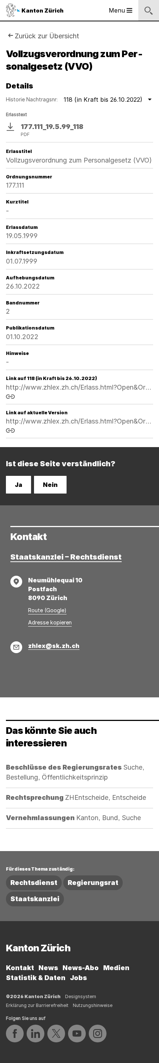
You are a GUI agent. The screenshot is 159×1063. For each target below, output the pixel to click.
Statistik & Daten (35, 978)
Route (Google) (47, 610)
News (48, 968)
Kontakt (20, 968)
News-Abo (80, 968)
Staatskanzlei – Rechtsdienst (66, 557)
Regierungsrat (93, 882)
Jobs (78, 978)
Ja (18, 484)
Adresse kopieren (50, 622)
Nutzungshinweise (92, 1005)
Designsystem (80, 996)
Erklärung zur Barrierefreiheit (37, 1005)
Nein (50, 484)
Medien (116, 968)
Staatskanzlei (35, 899)
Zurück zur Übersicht (47, 36)
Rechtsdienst (33, 882)
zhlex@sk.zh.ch (54, 645)
